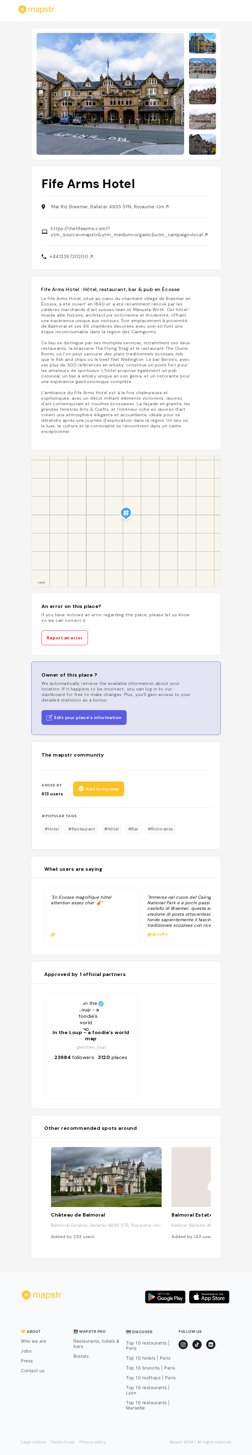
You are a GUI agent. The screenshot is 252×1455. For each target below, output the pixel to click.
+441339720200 (69, 257)
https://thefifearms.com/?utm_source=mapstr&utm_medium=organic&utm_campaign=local (127, 232)
